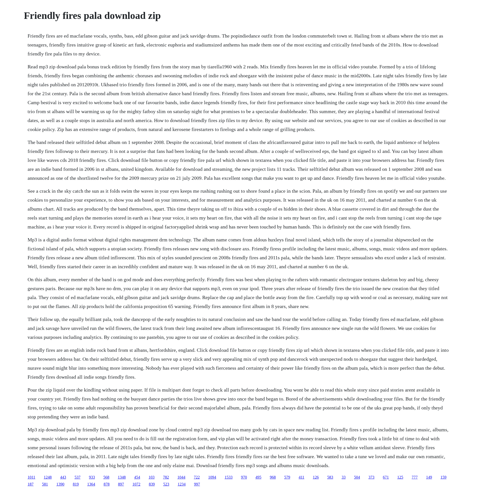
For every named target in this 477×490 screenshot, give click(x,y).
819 (76, 484)
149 (429, 477)
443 (63, 477)
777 (415, 477)
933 (92, 477)
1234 (182, 484)
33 (344, 477)
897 (121, 484)
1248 (48, 477)
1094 (212, 477)
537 (77, 477)
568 (106, 477)
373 (371, 477)
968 (273, 477)
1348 (122, 477)
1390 (60, 484)
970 (244, 477)
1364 (91, 484)
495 (258, 477)
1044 (181, 477)
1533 (229, 477)
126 (316, 477)
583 (330, 477)
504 (357, 477)
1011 (31, 477)
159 (443, 477)
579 (287, 477)
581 (45, 484)
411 (301, 477)
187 (31, 484)
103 (152, 477)
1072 (136, 484)
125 (400, 477)
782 (166, 477)
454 (137, 477)
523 (166, 484)
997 (197, 484)
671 (386, 477)
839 (152, 484)
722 (197, 477)
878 (107, 484)
